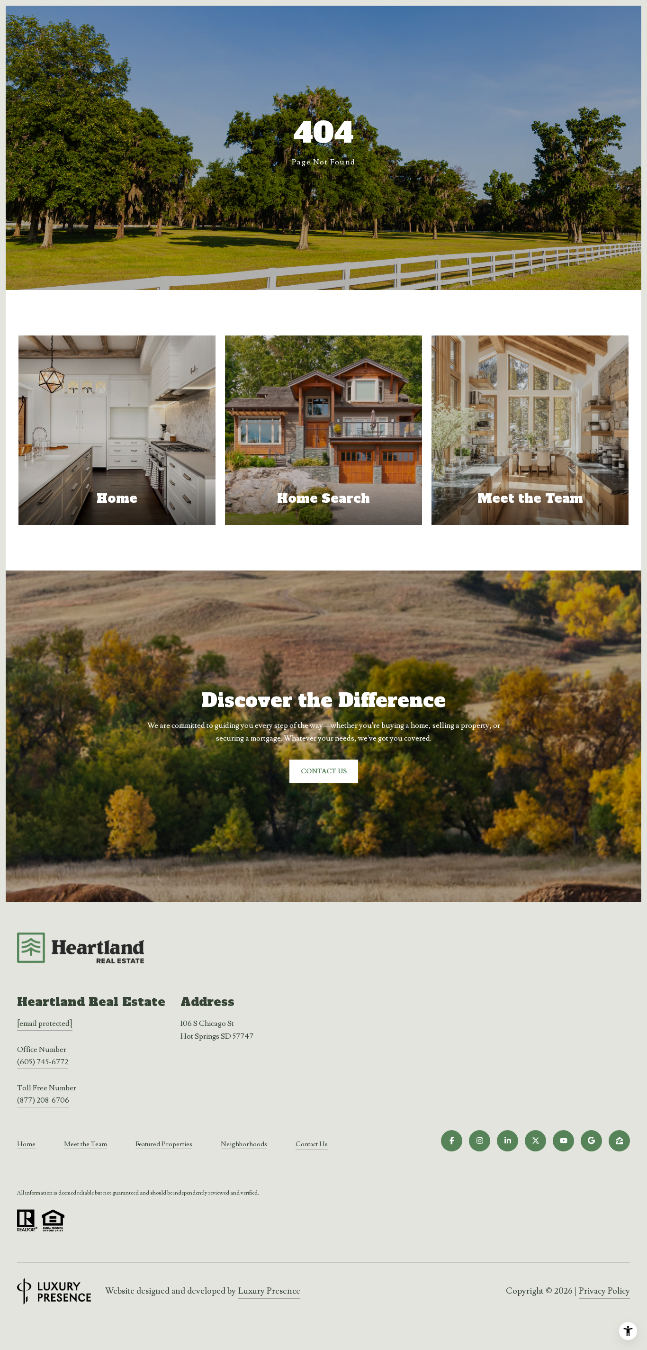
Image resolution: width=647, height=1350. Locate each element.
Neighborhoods (244, 1144)
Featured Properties (163, 1144)
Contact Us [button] (324, 771)
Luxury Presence (269, 1291)
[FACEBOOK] (451, 1140)
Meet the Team (85, 1144)
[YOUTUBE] (563, 1140)
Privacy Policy (604, 1291)
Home (26, 1144)
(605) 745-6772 (42, 1062)
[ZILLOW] (619, 1140)
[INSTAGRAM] (479, 1140)
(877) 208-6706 (43, 1100)
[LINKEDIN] (507, 1140)
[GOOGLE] (591, 1140)
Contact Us (312, 1145)
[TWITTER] (535, 1140)
